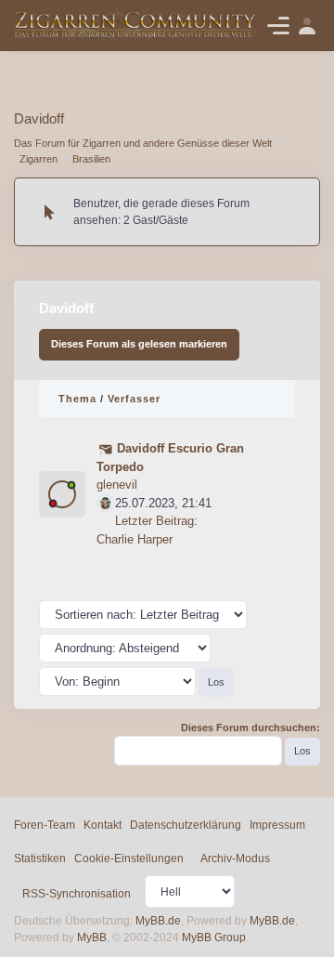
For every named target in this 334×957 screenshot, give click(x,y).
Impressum (277, 825)
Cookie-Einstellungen (129, 858)
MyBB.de (158, 920)
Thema (77, 398)
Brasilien (91, 158)
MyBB (92, 937)
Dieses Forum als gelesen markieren (139, 343)
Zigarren (38, 158)
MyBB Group (214, 937)
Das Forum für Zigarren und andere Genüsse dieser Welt (143, 143)
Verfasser (134, 398)
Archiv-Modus (235, 858)
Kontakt (103, 825)
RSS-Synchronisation (76, 893)
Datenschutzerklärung (185, 825)
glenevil (116, 485)
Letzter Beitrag (154, 521)
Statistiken (40, 858)
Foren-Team (44, 825)
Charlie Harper (134, 539)
